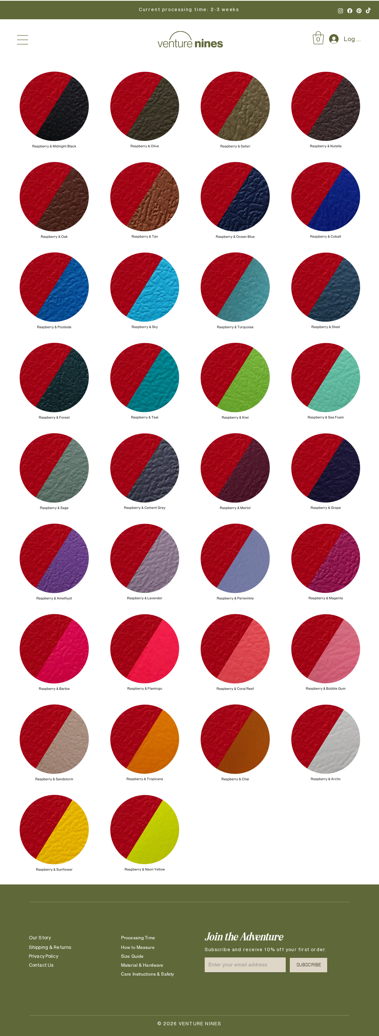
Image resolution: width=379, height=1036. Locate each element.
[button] (22, 39)
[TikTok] (368, 10)
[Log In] (331, 39)
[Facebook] (349, 10)
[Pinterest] (359, 10)
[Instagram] (340, 10)
